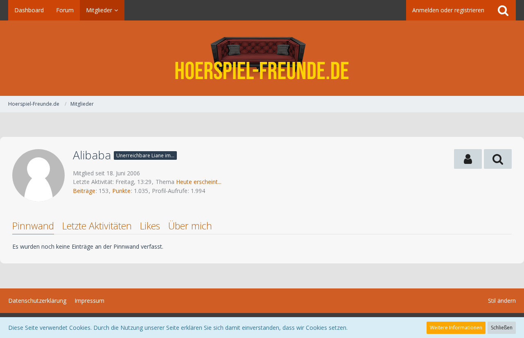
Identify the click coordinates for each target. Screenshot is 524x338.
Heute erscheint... (198, 182)
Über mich (190, 225)
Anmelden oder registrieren (448, 10)
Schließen (502, 327)
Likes (150, 225)
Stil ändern (502, 300)
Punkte (121, 191)
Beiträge (84, 191)
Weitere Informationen (456, 327)
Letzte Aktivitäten (97, 225)
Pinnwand (33, 225)
